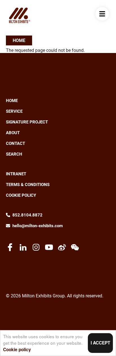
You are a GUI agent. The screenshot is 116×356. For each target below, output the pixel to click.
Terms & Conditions (28, 184)
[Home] (19, 15)
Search (14, 154)
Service (14, 111)
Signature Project (27, 122)
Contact (15, 143)
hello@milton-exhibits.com (37, 225)
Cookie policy (17, 349)
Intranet (16, 173)
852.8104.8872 (27, 215)
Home (19, 40)
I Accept (100, 343)
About (13, 132)
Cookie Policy (21, 195)
